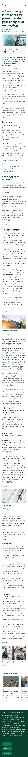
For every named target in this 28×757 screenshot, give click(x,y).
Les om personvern (7, 739)
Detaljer (6, 749)
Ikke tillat (6, 753)
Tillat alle (6, 744)
